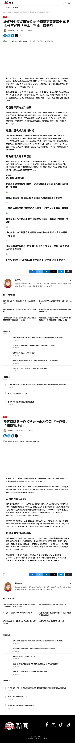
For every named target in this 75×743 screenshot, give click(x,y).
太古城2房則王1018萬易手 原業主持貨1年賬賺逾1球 (55, 302)
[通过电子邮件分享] (16, 35)
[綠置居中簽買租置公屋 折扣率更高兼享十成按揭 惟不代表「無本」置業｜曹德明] (37, 56)
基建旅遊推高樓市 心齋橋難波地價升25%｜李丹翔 (19, 310)
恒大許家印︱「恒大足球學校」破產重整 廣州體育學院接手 (29, 368)
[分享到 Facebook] (12, 35)
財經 (5, 417)
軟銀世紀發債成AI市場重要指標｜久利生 (52, 621)
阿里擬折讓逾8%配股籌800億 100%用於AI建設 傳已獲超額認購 (55, 614)
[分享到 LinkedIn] (5, 35)
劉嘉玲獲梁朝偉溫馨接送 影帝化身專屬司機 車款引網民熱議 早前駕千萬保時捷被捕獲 (37, 337)
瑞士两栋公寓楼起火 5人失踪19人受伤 (23, 353)
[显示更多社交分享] (20, 35)
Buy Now (15, 7)
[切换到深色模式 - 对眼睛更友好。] (66, 3)
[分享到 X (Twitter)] (8, 35)
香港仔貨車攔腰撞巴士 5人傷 (17, 393)
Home (8, 7)
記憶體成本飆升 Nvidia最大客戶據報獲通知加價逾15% (19, 622)
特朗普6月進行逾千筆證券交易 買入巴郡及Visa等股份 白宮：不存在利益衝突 (35, 361)
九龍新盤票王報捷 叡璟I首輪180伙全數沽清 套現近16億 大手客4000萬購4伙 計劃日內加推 (55, 319)
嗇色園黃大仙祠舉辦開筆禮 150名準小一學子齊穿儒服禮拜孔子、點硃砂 (33, 345)
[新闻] (8, 2)
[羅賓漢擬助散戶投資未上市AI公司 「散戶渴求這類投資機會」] (37, 456)
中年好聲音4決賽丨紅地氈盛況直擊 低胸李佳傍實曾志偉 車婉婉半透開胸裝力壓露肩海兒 (37, 385)
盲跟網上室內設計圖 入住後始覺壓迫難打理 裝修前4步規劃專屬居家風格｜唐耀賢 (19, 319)
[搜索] (62, 2)
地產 (5, 16)
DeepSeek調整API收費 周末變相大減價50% (18, 613)
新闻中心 (11, 30)
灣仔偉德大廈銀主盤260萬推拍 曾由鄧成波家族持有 (19, 302)
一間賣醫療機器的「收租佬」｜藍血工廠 (52, 604)
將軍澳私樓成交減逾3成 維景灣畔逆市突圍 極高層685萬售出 (55, 310)
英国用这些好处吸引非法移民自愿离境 (21, 402)
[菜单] (69, 2)
